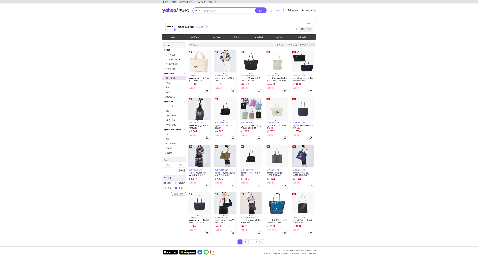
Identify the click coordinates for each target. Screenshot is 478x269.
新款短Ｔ (280, 37)
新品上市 (305, 29)
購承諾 (310, 23)
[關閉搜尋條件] (199, 10)
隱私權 (303, 253)
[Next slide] (208, 61)
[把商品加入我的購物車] (207, 90)
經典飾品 (302, 37)
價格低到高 (293, 44)
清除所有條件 (178, 194)
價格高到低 (304, 44)
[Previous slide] (190, 61)
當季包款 (237, 37)
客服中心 (267, 253)
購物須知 (286, 253)
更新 (313, 250)
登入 (277, 10)
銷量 (312, 44)
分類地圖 (312, 253)
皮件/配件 (259, 37)
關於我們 (276, 253)
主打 (173, 37)
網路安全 (295, 253)
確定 (182, 170)
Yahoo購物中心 (175, 10)
